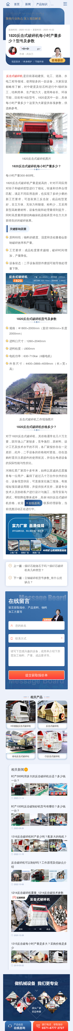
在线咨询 (34, 503)
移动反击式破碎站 (20, 756)
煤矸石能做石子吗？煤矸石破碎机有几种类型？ (44, 568)
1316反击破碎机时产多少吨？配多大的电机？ (39, 836)
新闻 (28, 4)
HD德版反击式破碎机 (21, 725)
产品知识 (41, 4)
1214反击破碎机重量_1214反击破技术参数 (37, 893)
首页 (17, 4)
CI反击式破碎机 (52, 756)
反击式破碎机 (14, 76)
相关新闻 (17, 769)
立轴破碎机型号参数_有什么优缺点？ (43, 580)
